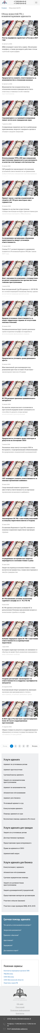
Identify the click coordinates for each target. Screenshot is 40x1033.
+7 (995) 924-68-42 (20, 3)
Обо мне (20, 1004)
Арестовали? (8, 940)
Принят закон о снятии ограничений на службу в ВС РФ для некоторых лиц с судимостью (18, 200)
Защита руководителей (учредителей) (18, 890)
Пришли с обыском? (11, 935)
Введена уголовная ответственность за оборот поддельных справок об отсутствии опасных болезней (19, 320)
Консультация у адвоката (14, 867)
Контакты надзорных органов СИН (16, 971)
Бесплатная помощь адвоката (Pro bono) (19, 819)
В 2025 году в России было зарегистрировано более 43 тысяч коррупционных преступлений (19, 721)
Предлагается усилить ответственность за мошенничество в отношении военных (19, 79)
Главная (4, 8)
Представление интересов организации (19, 895)
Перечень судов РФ (11, 983)
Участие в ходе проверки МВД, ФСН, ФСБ (19, 906)
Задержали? (8, 945)
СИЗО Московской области (13, 980)
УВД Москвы (8, 974)
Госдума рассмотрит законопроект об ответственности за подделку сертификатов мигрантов (19, 681)
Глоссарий (20, 1007)
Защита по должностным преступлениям (14, 884)
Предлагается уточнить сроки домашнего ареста (18, 359)
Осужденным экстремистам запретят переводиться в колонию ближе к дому (17, 559)
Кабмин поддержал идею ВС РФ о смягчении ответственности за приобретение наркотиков (20, 641)
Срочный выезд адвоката (14, 775)
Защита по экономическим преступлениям (14, 781)
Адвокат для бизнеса (12, 798)
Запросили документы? (12, 930)
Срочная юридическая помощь (16, 877)
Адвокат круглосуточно (13, 770)
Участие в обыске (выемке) (14, 901)
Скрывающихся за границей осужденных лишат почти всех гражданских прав (18, 119)
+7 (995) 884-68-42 (20, 1)
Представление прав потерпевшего (17, 843)
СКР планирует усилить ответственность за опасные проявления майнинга (19, 479)
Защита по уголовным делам (15, 832)
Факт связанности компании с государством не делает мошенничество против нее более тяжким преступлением (20, 280)
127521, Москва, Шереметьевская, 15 (19, 1019)
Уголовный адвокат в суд (13, 803)
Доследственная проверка (14, 838)
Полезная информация (20, 1010)
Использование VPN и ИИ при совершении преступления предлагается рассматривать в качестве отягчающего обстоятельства (19, 160)
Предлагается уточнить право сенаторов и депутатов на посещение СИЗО (19, 439)
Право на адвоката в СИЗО (14, 848)
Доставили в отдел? (11, 950)
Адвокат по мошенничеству (15, 787)
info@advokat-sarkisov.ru (19, 1029)
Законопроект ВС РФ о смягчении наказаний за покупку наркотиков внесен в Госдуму (20, 519)
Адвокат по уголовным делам (15, 764)
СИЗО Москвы (9, 977)
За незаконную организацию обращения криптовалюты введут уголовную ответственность (18, 240)
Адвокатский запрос (11, 853)
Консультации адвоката (13, 808)
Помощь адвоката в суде (13, 814)
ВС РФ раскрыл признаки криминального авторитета (18, 399)
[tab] (20, 758)
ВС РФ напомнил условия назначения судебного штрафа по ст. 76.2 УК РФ (17, 600)
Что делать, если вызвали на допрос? (17, 925)
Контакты (20, 1013)
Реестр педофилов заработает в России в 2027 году (20, 39)
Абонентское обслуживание (14, 793)
